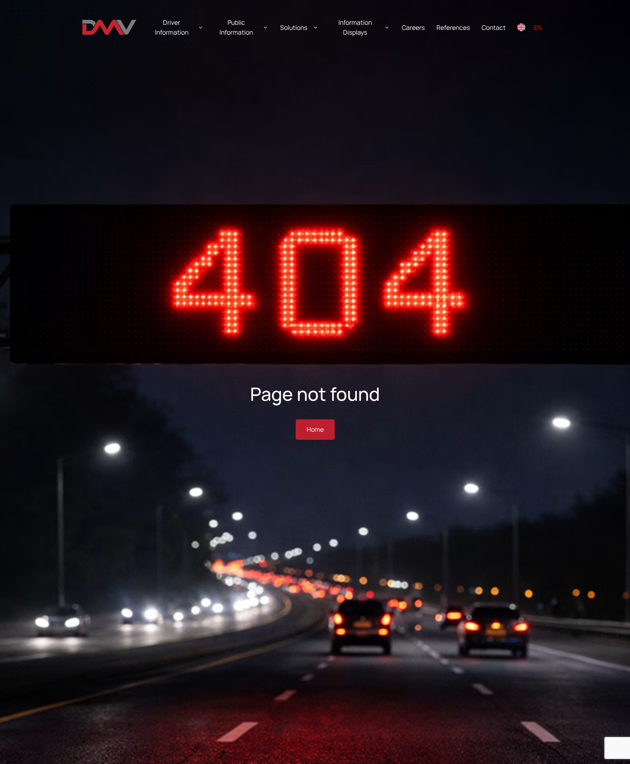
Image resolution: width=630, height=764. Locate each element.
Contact (494, 27)
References (453, 27)
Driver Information (171, 27)
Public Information (236, 27)
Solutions (293, 27)
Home (315, 429)
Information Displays (355, 27)
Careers (413, 27)
